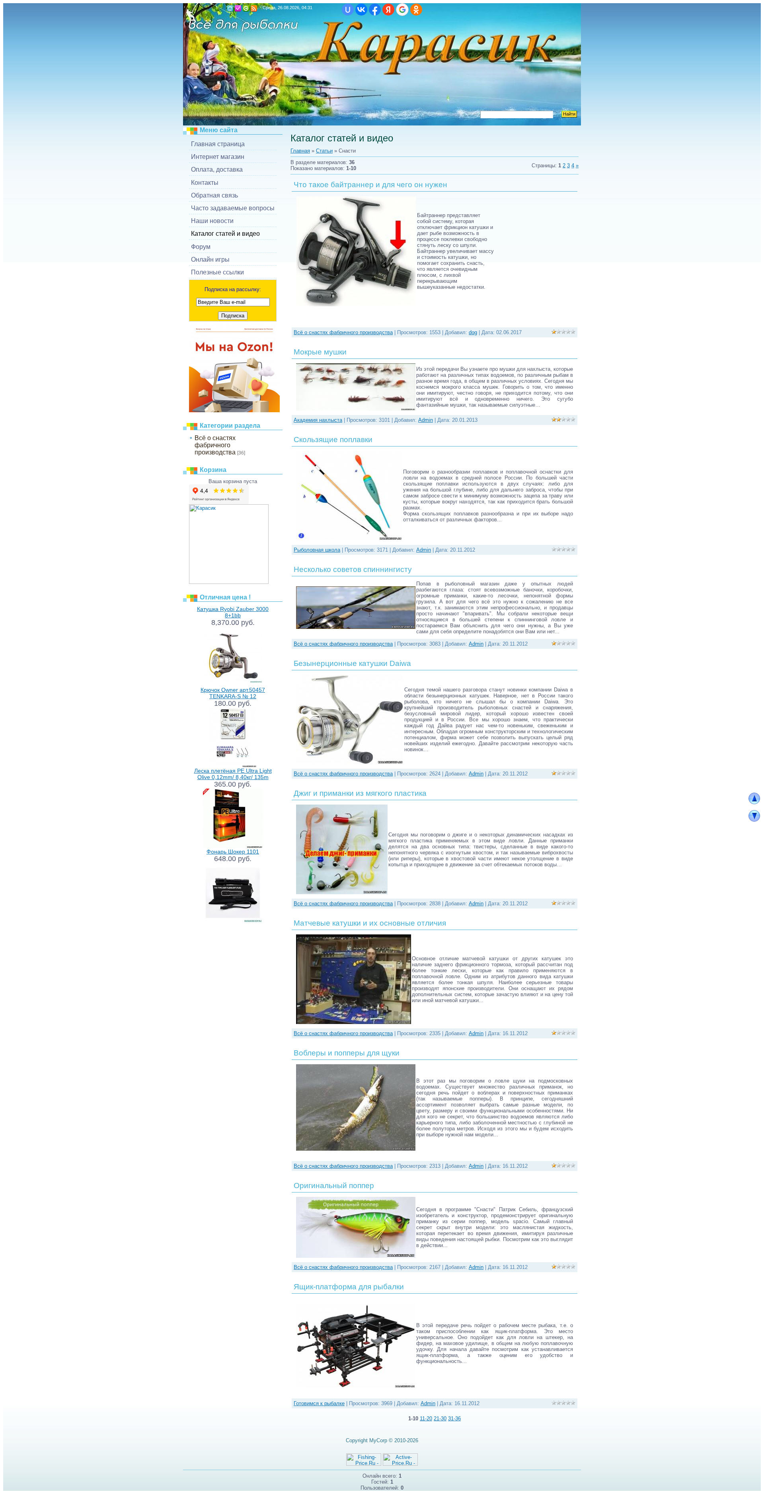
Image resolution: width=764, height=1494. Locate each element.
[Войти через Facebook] (375, 10)
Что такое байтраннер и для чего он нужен (370, 184)
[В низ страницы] (754, 820)
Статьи (324, 151)
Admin (425, 420)
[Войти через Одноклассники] (416, 10)
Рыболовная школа (317, 550)
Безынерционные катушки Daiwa (352, 663)
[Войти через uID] (348, 10)
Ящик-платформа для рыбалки (349, 1287)
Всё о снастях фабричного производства (215, 445)
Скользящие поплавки (333, 439)
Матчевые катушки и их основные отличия (370, 923)
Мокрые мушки (320, 352)
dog (473, 332)
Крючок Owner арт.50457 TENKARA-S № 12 (233, 693)
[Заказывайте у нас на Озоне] (234, 410)
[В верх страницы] (754, 802)
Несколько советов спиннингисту (353, 569)
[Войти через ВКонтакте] (361, 10)
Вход (246, 8)
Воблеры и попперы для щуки (347, 1053)
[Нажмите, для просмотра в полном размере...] (355, 409)
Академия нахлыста (318, 420)
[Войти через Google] (402, 9)
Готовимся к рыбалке (319, 1403)
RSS (254, 8)
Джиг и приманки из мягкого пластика (360, 793)
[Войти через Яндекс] (388, 10)
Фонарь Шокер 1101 (233, 851)
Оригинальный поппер (334, 1185)
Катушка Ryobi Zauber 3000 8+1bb (233, 612)
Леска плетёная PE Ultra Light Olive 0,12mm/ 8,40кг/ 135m (233, 774)
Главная (230, 8)
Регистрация (238, 8)
